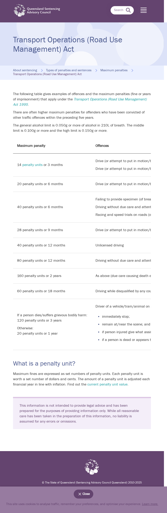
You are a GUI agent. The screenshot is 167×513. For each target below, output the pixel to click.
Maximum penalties (113, 70)
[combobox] (122, 10)
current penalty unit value (107, 384)
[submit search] (128, 10)
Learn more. (150, 504)
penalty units (32, 165)
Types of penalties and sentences (68, 70)
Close (86, 494)
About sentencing (25, 70)
